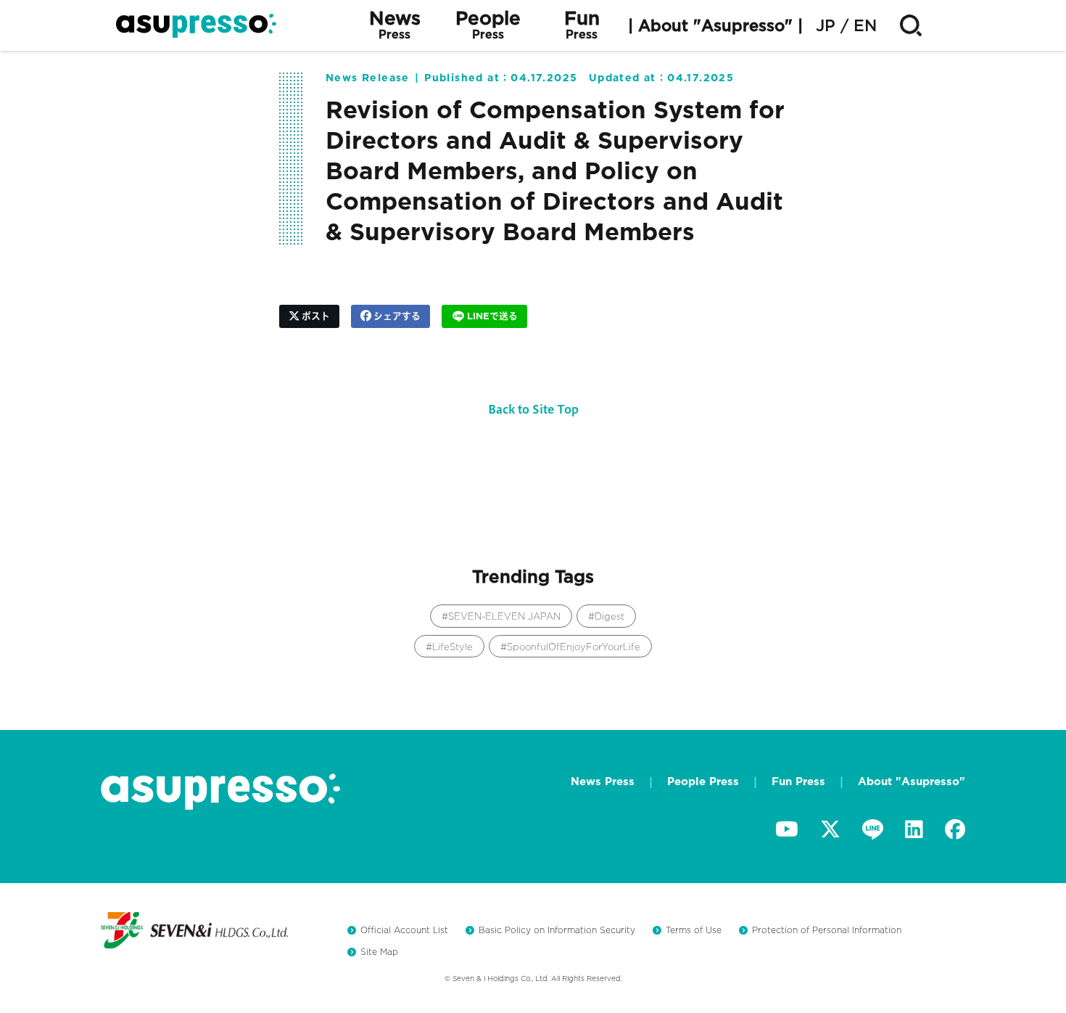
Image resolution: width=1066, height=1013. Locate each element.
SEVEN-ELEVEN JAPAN (504, 616)
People (488, 25)
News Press (603, 781)
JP (825, 25)
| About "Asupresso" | (715, 25)
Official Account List (404, 929)
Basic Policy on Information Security (557, 929)
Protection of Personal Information (826, 929)
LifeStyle (452, 646)
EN (865, 25)
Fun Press (798, 781)
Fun (582, 25)
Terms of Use (694, 929)
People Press (703, 781)
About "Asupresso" (911, 781)
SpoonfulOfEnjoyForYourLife (573, 646)
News (395, 25)
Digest (609, 616)
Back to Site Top (533, 409)
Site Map (379, 951)
